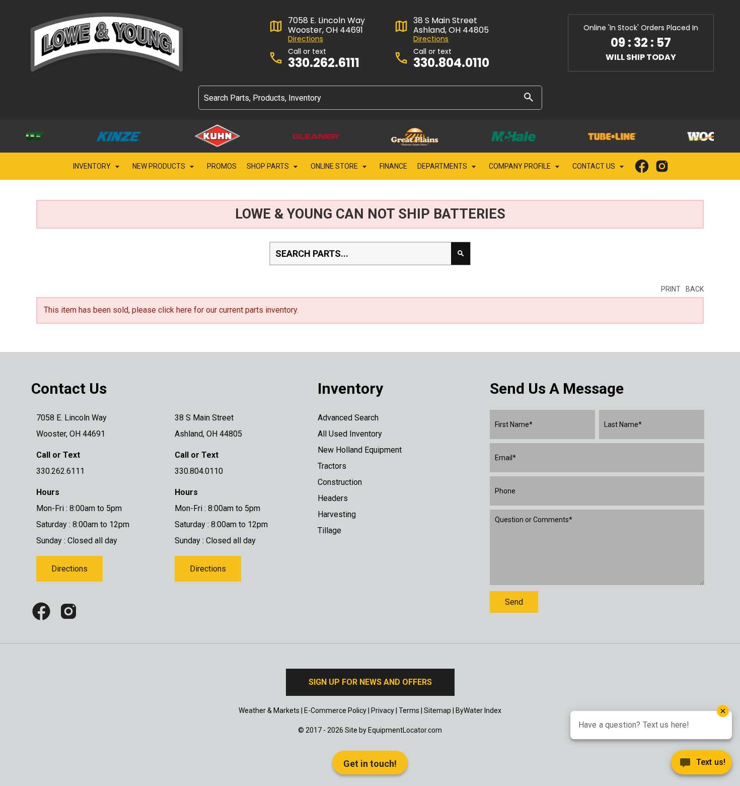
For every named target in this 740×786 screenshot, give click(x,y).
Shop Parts (268, 166)
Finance (393, 166)
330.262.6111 (323, 63)
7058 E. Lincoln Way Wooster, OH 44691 (326, 25)
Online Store (335, 166)
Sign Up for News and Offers (370, 682)
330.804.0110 (451, 63)
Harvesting (337, 514)
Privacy (382, 710)
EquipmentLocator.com (405, 730)
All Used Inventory (350, 434)
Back (695, 289)
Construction (340, 482)
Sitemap (437, 710)
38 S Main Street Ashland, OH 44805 (451, 25)
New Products (159, 166)
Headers (333, 498)
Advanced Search (348, 417)
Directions (305, 39)
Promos (222, 166)
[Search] (528, 97)
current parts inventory (258, 310)
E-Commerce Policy (335, 710)
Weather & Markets (269, 710)
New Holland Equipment (360, 450)
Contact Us (594, 166)
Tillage (329, 530)
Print (671, 289)
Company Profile (520, 166)
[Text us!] (701, 765)
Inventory (92, 166)
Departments (443, 166)
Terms (409, 710)
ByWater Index (478, 710)
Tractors (332, 466)
